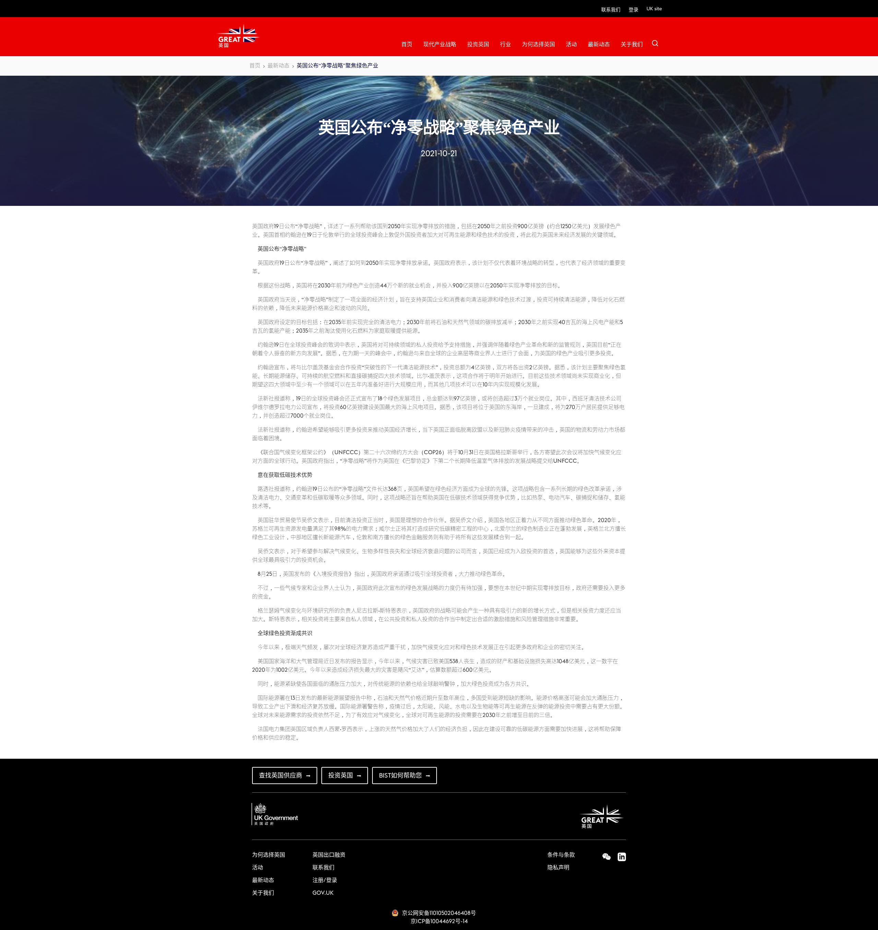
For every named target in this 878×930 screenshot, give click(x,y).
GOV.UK (322, 893)
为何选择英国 (538, 44)
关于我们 (632, 44)
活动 (571, 44)
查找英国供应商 (280, 775)
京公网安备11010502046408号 (439, 913)
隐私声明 (558, 867)
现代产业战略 (439, 44)
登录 (633, 10)
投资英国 (478, 44)
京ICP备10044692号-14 (439, 921)
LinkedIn (618, 857)
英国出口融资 (328, 855)
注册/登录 (324, 880)
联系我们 (610, 10)
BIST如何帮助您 (400, 775)
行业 (505, 44)
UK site (654, 9)
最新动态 (599, 44)
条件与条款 (561, 855)
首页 (406, 44)
